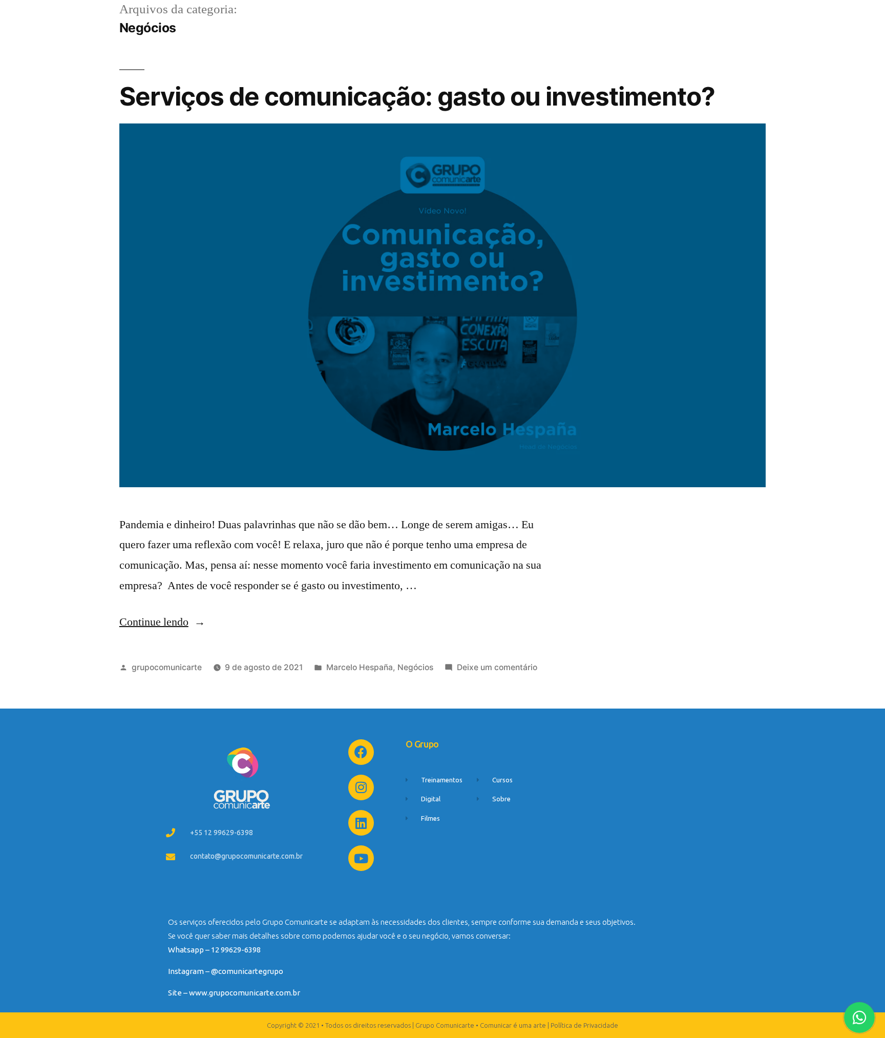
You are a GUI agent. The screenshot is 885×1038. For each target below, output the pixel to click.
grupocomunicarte (167, 667)
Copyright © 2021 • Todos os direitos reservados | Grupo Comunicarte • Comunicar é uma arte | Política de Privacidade (442, 1025)
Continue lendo (162, 622)
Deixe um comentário (497, 667)
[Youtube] (361, 858)
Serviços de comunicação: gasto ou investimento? (417, 96)
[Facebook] (361, 752)
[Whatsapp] (859, 1017)
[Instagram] (361, 787)
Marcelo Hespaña (359, 667)
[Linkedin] (361, 823)
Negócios (415, 667)
